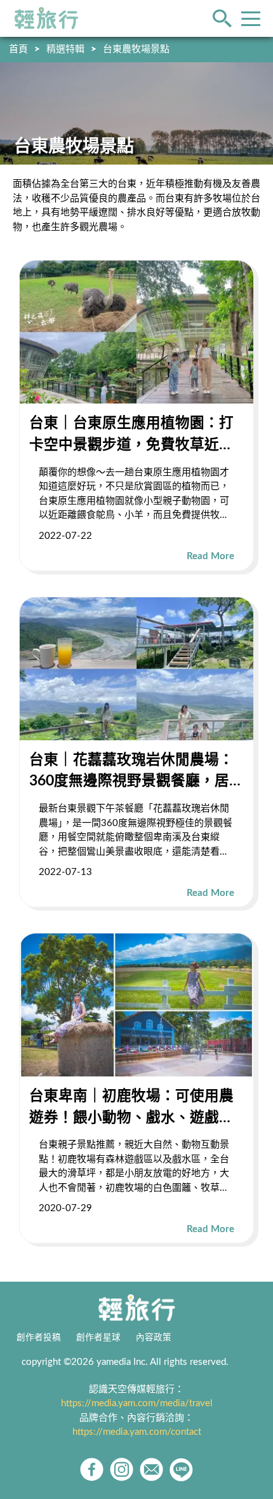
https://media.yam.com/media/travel (137, 1403)
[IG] (121, 1469)
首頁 (18, 49)
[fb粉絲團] (91, 1469)
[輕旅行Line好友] (181, 1469)
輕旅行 (46, 18)
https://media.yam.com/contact (136, 1432)
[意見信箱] (151, 1469)
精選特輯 (65, 49)
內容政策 (153, 1337)
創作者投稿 (39, 1337)
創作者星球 (98, 1337)
